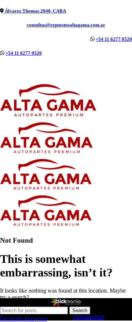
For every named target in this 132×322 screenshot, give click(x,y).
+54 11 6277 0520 (114, 39)
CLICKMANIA (88, 317)
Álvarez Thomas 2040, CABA (35, 11)
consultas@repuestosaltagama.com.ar (66, 25)
